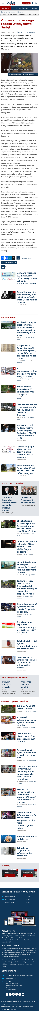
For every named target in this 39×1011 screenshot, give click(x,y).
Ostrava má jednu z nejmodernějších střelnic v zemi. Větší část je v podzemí (27, 546)
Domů (3, 12)
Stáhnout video (29, 74)
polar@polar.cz (11, 978)
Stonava (20, 12)
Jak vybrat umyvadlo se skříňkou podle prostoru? (24, 852)
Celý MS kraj (26, 337)
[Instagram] (10, 994)
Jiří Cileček (33, 575)
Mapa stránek (12, 1009)
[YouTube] (23, 994)
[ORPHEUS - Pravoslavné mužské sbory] (29, 490)
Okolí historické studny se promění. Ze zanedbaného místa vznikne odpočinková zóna (26, 526)
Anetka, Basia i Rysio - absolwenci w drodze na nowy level (26, 754)
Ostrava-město (27, 361)
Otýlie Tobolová (29, 32)
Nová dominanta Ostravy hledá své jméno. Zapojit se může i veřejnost (26, 469)
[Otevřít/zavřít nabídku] (3, 3)
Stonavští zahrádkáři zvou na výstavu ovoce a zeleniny (26, 721)
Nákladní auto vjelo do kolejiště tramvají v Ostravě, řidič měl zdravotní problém (26, 567)
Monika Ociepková (32, 711)
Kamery (6, 865)
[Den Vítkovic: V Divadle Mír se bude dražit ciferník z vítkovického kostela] (8, 660)
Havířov (31, 781)
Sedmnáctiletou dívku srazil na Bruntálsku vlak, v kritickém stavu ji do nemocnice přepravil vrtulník (27, 587)
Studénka (25, 614)
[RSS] (19, 994)
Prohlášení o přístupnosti (22, 1006)
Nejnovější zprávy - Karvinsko (15, 701)
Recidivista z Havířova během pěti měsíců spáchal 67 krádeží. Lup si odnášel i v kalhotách (26, 796)
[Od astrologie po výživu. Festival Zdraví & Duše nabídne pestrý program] (8, 449)
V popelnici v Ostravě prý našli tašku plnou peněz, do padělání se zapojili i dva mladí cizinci (26, 352)
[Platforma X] (13, 994)
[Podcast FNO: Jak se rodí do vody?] (8, 839)
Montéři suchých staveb (6, 684)
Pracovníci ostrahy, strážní (26, 684)
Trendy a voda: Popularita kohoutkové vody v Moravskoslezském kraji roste (26, 627)
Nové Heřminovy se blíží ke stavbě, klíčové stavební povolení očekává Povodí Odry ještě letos (26, 329)
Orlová (25, 711)
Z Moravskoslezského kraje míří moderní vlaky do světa (27, 372)
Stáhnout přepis (16, 74)
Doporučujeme (8, 317)
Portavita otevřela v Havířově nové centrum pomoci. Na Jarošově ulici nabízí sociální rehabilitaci (27, 773)
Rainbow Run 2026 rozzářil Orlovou (26, 707)
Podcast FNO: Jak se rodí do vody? (27, 838)
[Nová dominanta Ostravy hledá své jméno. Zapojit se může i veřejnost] (8, 468)
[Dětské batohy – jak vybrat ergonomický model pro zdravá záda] (8, 644)
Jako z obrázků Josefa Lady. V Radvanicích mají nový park (25, 390)
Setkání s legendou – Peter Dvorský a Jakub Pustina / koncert (9, 504)
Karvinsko (5, 8)
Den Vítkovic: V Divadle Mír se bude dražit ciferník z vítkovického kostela (27, 662)
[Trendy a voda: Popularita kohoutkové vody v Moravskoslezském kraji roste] (8, 625)
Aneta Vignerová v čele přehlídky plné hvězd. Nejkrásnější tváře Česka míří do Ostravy (27, 297)
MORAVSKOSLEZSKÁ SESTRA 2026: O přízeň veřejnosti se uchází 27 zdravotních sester (27, 278)
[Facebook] (7, 994)
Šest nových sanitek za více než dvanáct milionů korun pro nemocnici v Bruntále (27, 409)
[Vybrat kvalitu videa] (36, 74)
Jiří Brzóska (32, 727)
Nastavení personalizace (7, 1006)
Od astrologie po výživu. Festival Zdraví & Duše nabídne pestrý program (25, 451)
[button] (19, 267)
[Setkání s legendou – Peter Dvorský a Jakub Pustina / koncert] (10, 490)
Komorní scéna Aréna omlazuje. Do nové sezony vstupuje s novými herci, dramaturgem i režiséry (26, 820)
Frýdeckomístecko (20, 8)
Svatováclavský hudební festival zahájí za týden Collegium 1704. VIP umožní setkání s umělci (26, 432)
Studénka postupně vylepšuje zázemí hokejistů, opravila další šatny (27, 608)
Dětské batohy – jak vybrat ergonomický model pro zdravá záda (27, 645)
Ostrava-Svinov (27, 534)
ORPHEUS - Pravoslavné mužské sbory (28, 500)
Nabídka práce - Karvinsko (15, 677)
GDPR (31, 1006)
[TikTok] (16, 994)
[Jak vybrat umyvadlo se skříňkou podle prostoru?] (8, 851)
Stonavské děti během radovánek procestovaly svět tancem (26, 737)
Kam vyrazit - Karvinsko (13, 483)
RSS (5, 1009)
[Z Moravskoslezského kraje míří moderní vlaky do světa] (8, 371)
